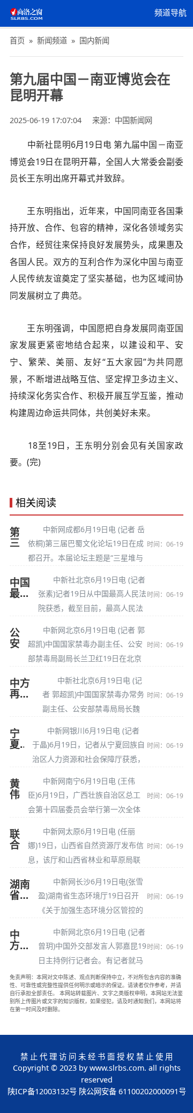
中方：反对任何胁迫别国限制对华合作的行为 (20, 940)
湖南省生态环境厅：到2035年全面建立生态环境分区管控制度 (20, 889)
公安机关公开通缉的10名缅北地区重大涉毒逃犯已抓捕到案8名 (15, 638)
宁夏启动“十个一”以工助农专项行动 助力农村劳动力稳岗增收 (17, 738)
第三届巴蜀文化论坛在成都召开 (15, 537)
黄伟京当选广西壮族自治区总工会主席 (15, 789)
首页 (17, 40)
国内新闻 (94, 40)
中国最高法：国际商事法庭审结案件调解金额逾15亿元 (20, 588)
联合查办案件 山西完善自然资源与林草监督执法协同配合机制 (15, 839)
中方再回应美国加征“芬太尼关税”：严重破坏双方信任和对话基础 (22, 688)
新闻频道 (52, 40)
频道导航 (170, 13)
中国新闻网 (133, 120)
